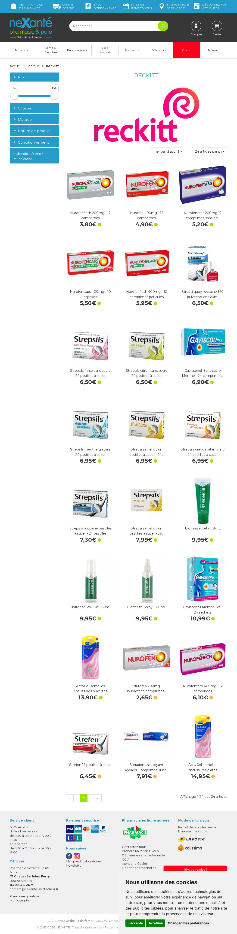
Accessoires (132, 50)
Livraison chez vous (192, 831)
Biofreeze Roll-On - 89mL (90, 607)
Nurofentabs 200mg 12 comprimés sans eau (202, 215)
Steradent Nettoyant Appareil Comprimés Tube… (146, 767)
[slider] (14, 96)
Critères (24, 108)
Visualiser (146, 678)
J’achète (90, 205)
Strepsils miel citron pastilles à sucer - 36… (147, 530)
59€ (68, 6)
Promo (186, 50)
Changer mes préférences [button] (188, 923)
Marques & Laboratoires (84, 861)
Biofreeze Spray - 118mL (146, 607)
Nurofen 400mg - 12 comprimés (146, 215)
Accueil (15, 66)
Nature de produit (34, 131)
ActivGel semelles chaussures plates (202, 767)
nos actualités (214, 6)
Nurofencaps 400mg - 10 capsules (90, 294)
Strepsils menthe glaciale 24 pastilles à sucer (90, 451)
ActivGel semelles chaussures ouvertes (90, 688)
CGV (125, 859)
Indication (29, 155)
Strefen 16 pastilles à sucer (90, 765)
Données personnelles (139, 868)
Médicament (23, 50)
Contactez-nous (134, 847)
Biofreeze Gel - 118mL (203, 528)
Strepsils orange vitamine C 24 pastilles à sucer (203, 451)
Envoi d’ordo (105, 6)
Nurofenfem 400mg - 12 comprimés (203, 688)
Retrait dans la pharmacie (197, 827)
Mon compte (19, 900)
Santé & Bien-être (50, 50)
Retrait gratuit (31, 6)
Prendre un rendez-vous (140, 851)
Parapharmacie (77, 50)
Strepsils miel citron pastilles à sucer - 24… (146, 451)
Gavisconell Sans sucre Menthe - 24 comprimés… (202, 373)
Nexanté (63, 927)
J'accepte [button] (135, 923)
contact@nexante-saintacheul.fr (34, 889)
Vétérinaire (159, 50)
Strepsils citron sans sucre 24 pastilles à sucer (146, 373)
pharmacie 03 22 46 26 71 (178, 6)
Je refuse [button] (155, 923)
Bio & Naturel (105, 50)
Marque (33, 66)
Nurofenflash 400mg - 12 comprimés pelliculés (146, 294)
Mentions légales (134, 863)
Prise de (141, 6)
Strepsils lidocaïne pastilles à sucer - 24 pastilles (90, 530)
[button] (167, 151)
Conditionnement (33, 142)
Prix (21, 77)
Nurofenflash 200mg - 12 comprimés (90, 215)
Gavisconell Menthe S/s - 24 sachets (202, 609)
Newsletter (74, 865)
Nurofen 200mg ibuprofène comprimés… (146, 688)
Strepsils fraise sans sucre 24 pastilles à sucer (90, 373)
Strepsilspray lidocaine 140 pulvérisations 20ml (203, 294)
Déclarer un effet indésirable (143, 855)
